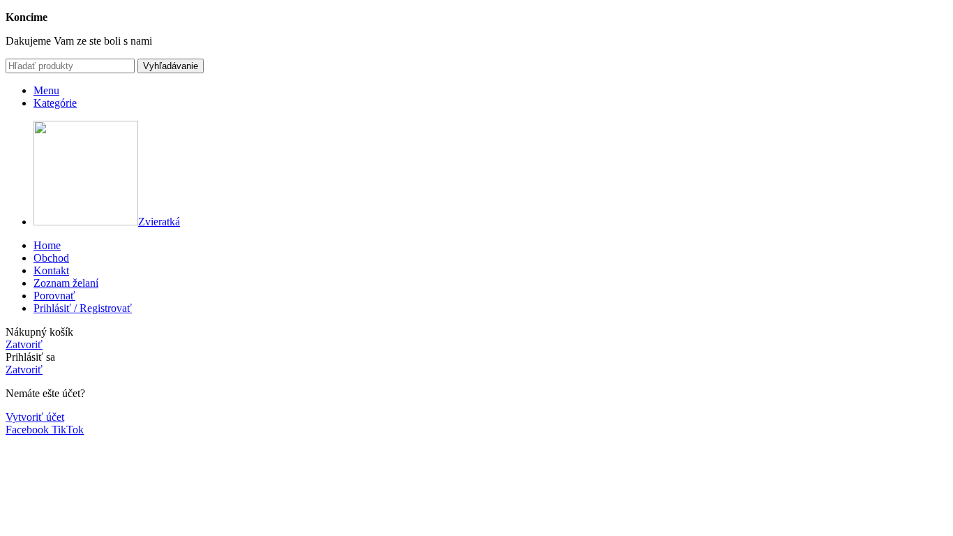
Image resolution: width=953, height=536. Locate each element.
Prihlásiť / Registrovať (82, 308)
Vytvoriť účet (35, 417)
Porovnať (54, 296)
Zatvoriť (24, 344)
